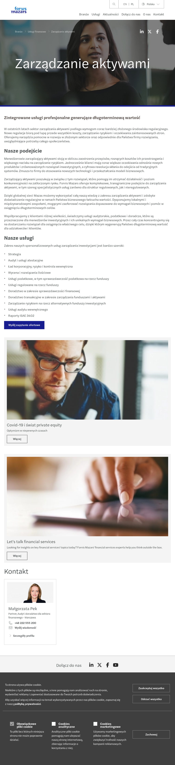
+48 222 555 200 (25, 623)
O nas (147, 14)
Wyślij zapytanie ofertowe (24, 325)
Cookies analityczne (66, 725)
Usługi (96, 14)
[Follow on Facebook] (108, 665)
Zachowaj (151, 734)
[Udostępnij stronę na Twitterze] (149, 31)
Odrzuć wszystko (151, 699)
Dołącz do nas (131, 14)
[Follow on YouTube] (116, 665)
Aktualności (111, 14)
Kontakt (158, 14)
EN (125, 4)
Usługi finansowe (37, 31)
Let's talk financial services (31, 541)
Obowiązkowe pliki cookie (26, 725)
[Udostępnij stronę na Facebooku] (157, 31)
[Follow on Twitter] (100, 665)
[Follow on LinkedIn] (91, 665)
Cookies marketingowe (110, 725)
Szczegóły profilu (23, 636)
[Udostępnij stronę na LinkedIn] (141, 31)
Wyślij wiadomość (25, 628)
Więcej (17, 439)
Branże (84, 14)
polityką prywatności (27, 704)
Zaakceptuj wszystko (151, 688)
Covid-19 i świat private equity (34, 425)
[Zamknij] (171, 13)
